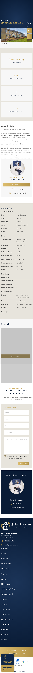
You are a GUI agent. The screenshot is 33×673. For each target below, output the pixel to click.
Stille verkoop (5, 609)
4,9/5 (26, 661)
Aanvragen (24, 463)
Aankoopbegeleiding (8, 589)
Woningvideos (6, 564)
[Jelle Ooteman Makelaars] (16, 526)
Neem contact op (16, 184)
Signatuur (4, 559)
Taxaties (4, 599)
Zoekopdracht (6, 614)
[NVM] (17, 661)
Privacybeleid (24, 456)
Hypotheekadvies (7, 619)
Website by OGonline (16, 654)
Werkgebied (5, 569)
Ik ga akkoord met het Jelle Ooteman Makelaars (17, 457)
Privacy (23, 650)
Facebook (4, 634)
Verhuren (4, 604)
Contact (4, 579)
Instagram (4, 629)
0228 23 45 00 (19, 189)
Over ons (4, 574)
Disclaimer (11, 650)
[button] (29, 36)
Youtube (4, 640)
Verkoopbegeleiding (7, 594)
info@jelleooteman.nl (19, 193)
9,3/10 (20, 666)
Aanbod (3, 553)
